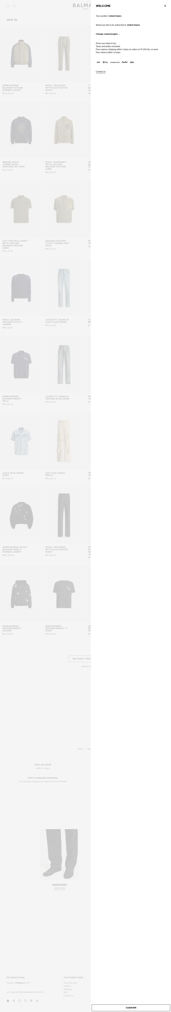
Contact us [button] (101, 72)
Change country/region (107, 34)
